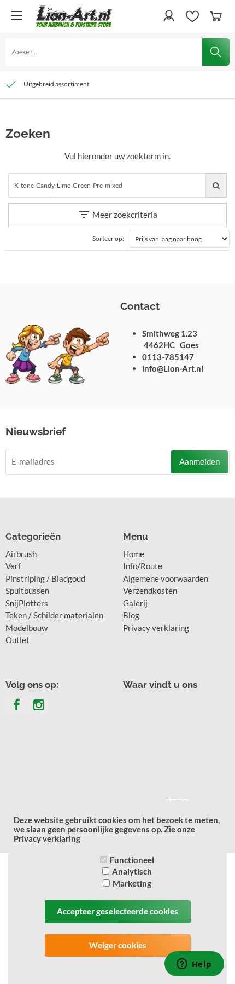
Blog (131, 615)
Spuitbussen (27, 590)
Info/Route (142, 566)
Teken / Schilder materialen (54, 615)
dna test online (183, 799)
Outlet (17, 640)
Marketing (132, 883)
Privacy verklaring (156, 628)
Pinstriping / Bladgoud (45, 578)
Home (133, 554)
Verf (13, 566)
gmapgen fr (176, 799)
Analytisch (132, 871)
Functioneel (132, 860)
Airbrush (21, 554)
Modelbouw (26, 628)
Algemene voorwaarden (165, 578)
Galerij (135, 603)
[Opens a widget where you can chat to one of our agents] (194, 965)
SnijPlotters (26, 603)
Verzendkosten (150, 590)
